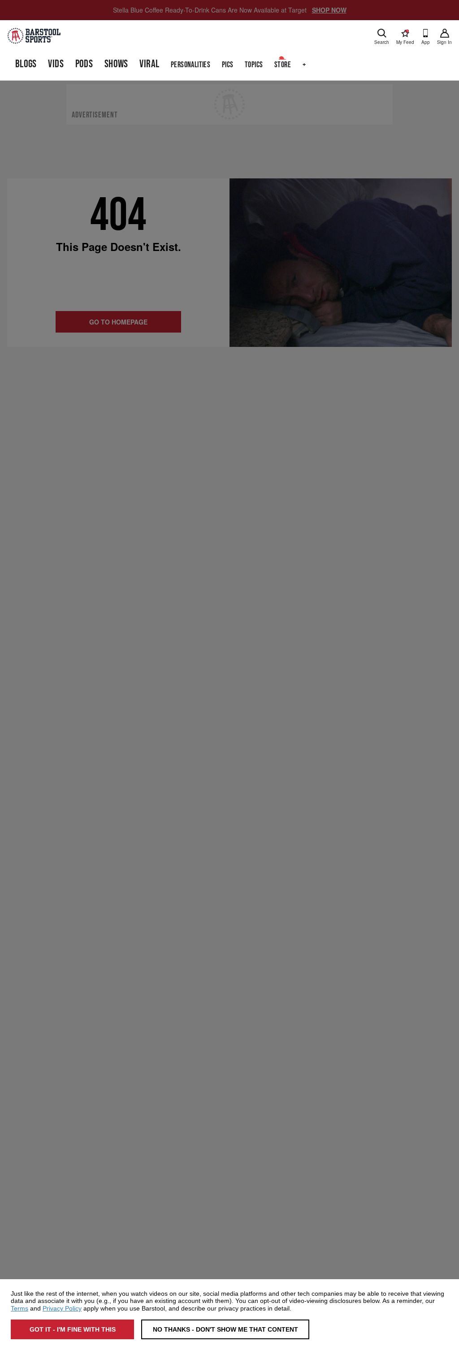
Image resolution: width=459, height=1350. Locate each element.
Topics (254, 64)
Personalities (190, 64)
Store (282, 64)
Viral (149, 63)
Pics (228, 64)
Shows (116, 63)
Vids (56, 63)
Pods (84, 63)
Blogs (26, 63)
